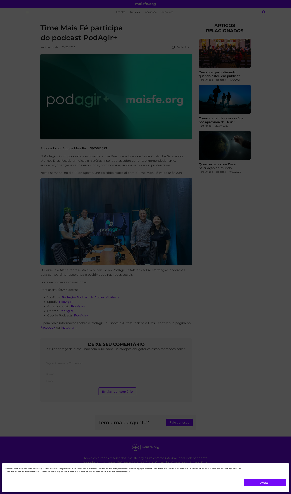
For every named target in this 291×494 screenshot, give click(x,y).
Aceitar (264, 482)
